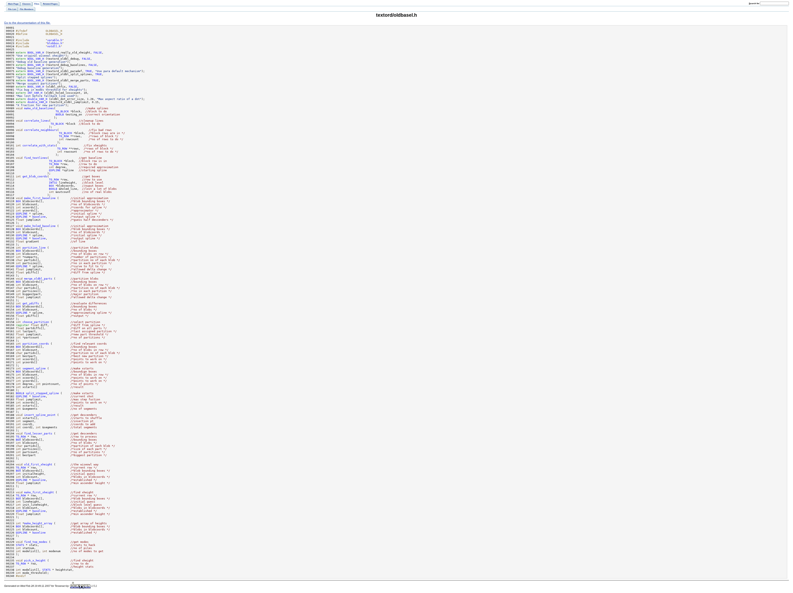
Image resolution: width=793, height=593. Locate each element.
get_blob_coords (35, 176)
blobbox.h (54, 43)
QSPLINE (55, 170)
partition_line (34, 247)
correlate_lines (36, 120)
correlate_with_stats (39, 145)
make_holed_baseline (40, 226)
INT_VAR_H (34, 92)
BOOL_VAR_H (35, 52)
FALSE (98, 52)
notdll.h (54, 46)
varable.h (54, 40)
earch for (754, 3)
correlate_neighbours (40, 130)
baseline (39, 216)
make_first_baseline (40, 198)
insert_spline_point (40, 414)
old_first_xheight (38, 464)
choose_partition (36, 322)
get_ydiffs (31, 303)
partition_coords (36, 343)
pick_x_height (35, 560)
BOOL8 (60, 114)
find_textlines (35, 157)
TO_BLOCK (62, 111)
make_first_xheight (39, 492)
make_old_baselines (39, 108)
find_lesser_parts (38, 433)
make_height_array (38, 523)
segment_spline (34, 368)
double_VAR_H (37, 99)
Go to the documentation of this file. (27, 22)
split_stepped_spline (42, 393)
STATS (20, 545)
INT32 (53, 182)
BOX (51, 185)
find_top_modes (35, 541)
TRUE (88, 71)
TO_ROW (64, 136)
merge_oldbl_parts (38, 278)
